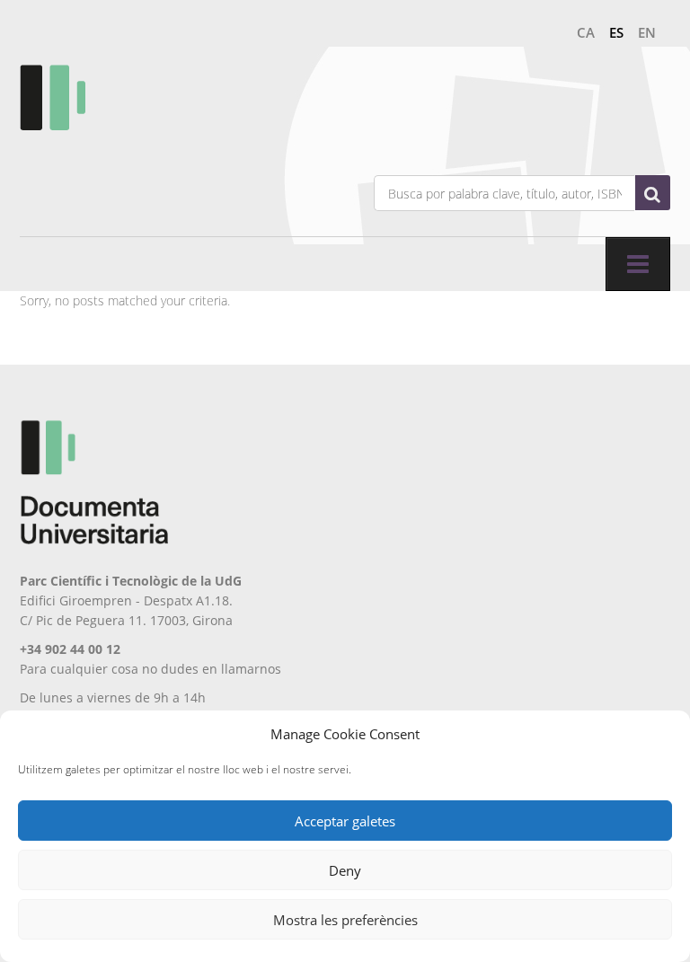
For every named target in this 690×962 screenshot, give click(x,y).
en (647, 32)
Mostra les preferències (345, 920)
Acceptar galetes (345, 821)
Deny (345, 870)
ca (586, 32)
